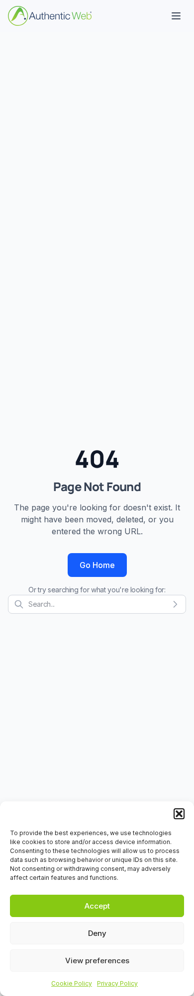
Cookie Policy (71, 983)
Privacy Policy (117, 983)
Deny (97, 933)
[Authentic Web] (50, 16)
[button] (179, 814)
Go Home (97, 565)
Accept (97, 906)
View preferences (97, 960)
